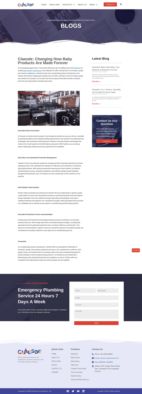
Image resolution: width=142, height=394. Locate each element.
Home (49, 20)
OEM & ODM (54, 5)
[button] (110, 4)
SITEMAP (55, 372)
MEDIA (92, 5)
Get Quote (135, 250)
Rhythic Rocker (76, 376)
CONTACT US (57, 368)
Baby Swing (75, 361)
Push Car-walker (76, 372)
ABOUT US (82, 5)
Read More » (96, 81)
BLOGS (54, 365)
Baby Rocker (75, 357)
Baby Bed (74, 354)
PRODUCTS (67, 5)
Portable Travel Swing (78, 368)
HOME (43, 5)
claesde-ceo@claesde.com (109, 358)
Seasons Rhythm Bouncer (80, 379)
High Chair (74, 365)
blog (53, 20)
